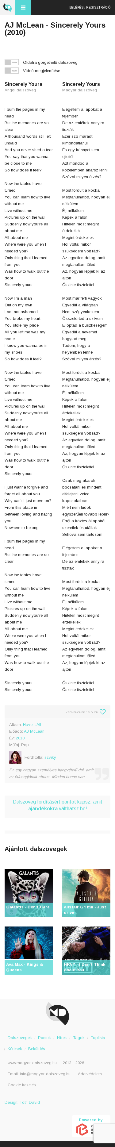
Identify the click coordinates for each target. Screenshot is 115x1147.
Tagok (79, 1037)
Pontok (44, 1037)
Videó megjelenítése (41, 70)
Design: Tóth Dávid (22, 1102)
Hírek (62, 1037)
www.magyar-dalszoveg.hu (32, 1063)
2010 (20, 738)
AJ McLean (34, 731)
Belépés (76, 7)
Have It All (32, 724)
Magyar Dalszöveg (7, 7)
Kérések (15, 1048)
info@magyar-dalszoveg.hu (45, 1074)
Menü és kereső (23, 7)
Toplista (98, 1037)
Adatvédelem (90, 1074)
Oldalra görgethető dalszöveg (50, 62)
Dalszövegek (20, 1037)
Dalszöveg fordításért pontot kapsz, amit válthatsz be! (57, 805)
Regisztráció (98, 7)
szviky (50, 757)
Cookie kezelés (22, 1085)
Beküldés (36, 1048)
